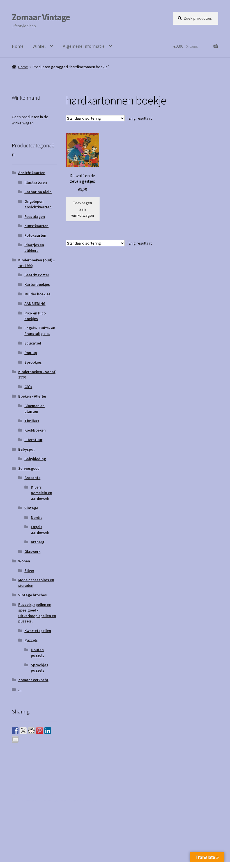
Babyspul (26, 449)
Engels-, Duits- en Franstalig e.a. (39, 330)
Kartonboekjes (37, 284)
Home (18, 46)
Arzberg (37, 541)
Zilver (29, 570)
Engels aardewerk (40, 529)
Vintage (31, 507)
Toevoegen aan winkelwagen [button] (82, 209)
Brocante (32, 477)
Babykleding (35, 458)
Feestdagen (34, 216)
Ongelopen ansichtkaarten (38, 204)
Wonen (24, 561)
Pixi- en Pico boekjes (35, 316)
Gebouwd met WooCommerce (69, 800)
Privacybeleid (24, 800)
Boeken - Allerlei (32, 396)
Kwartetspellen (37, 630)
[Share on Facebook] (15, 730)
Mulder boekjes (37, 294)
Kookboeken (35, 430)
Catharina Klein (38, 191)
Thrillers (31, 420)
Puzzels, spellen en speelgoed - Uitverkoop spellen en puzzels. (37, 613)
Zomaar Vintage (41, 17)
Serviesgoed (29, 468)
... (20, 689)
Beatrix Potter (36, 274)
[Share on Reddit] (31, 730)
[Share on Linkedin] (47, 730)
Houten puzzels (37, 652)
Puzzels (31, 640)
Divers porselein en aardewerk (41, 493)
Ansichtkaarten (31, 172)
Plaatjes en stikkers (34, 247)
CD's (28, 386)
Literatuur (33, 439)
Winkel (39, 46)
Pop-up (30, 352)
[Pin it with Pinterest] (39, 730)
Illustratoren (35, 182)
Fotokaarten (35, 235)
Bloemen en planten (34, 408)
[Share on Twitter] (23, 730)
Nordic (36, 517)
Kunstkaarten (36, 225)
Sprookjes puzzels (39, 667)
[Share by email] (15, 739)
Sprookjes (33, 362)
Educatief (33, 343)
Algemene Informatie (84, 46)
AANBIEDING (34, 303)
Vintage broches (32, 595)
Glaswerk (32, 551)
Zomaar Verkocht (33, 679)
